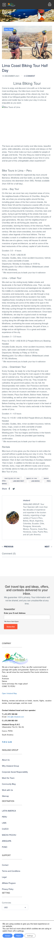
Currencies (6, 902)
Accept (7, 935)
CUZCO (5, 829)
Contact (5, 865)
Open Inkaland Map (9, 693)
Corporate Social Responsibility (15, 772)
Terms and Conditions (11, 871)
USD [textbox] (6, 907)
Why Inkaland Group (10, 766)
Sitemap (5, 796)
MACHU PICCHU (9, 835)
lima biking (35, 481)
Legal (4, 877)
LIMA (4, 822)
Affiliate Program (9, 883)
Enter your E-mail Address (14, 613)
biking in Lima (31, 478)
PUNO (4, 847)
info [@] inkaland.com (15, 716)
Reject (18, 935)
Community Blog (9, 784)
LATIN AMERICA (9, 810)
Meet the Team (8, 778)
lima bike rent (18, 481)
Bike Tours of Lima (12, 478)
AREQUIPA (6, 841)
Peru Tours (9, 29)
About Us (6, 759)
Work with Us (7, 790)
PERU (4, 816)
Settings (30, 935)
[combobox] (15, 907)
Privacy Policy (7, 889)
